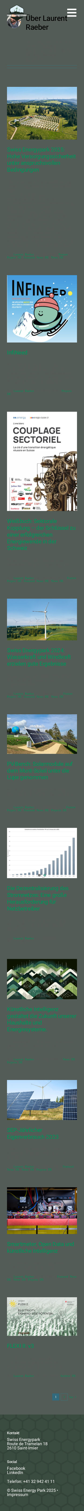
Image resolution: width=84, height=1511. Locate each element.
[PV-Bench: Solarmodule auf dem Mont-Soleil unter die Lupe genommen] (42, 734)
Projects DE (59, 809)
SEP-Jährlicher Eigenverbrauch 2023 (33, 1133)
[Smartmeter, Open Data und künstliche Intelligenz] (42, 1210)
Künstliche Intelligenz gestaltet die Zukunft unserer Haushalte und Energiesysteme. (41, 1019)
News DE (57, 257)
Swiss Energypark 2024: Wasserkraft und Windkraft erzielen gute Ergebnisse (39, 657)
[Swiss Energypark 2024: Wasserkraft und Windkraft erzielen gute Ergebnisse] (42, 619)
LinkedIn (15, 1473)
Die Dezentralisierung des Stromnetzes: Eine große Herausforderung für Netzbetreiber (38, 898)
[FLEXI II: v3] (42, 1316)
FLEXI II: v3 (20, 1346)
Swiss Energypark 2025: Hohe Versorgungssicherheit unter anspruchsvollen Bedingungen (41, 160)
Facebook (16, 1468)
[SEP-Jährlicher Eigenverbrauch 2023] (42, 1100)
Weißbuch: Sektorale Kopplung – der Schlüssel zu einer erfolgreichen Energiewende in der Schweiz (41, 534)
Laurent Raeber (24, 254)
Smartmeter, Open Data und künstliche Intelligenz (40, 1247)
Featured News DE (36, 257)
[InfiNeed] (42, 309)
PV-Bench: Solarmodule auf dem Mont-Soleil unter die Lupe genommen (40, 771)
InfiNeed (17, 353)
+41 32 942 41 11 (39, 1481)
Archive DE (68, 1375)
